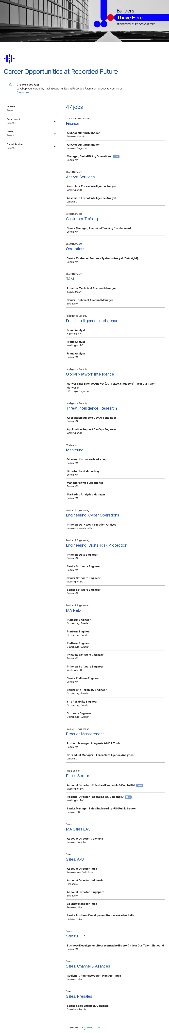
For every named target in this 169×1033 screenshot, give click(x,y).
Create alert (24, 92)
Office (10, 131)
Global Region (15, 144)
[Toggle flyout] (55, 122)
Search (11, 106)
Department (13, 119)
